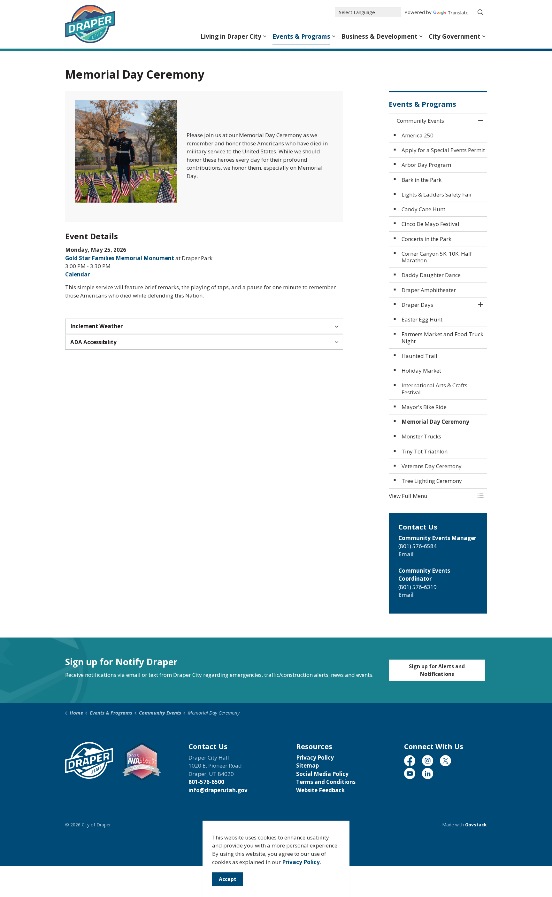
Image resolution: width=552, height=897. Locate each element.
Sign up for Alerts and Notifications (437, 670)
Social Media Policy (322, 773)
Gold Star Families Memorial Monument (119, 258)
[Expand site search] (480, 12)
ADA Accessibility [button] (93, 342)
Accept (227, 879)
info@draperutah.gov (218, 790)
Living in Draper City (231, 36)
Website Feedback (320, 790)
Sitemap (307, 765)
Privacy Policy (301, 862)
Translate (458, 13)
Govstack (476, 825)
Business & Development (379, 36)
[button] (126, 151)
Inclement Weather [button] (96, 326)
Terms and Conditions (326, 781)
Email (406, 554)
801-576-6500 (206, 781)
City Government (454, 36)
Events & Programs (301, 36)
